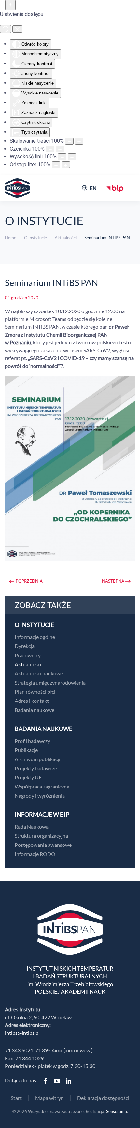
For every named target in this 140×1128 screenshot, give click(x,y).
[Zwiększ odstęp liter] (66, 164)
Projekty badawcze (36, 768)
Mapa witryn (49, 1098)
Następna (113, 581)
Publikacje (26, 750)
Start (16, 1098)
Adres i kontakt (32, 701)
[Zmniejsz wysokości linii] (62, 156)
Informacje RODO (35, 854)
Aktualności (28, 664)
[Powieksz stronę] (79, 141)
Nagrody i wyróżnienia (40, 795)
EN (93, 188)
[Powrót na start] (17, 188)
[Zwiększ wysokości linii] (72, 156)
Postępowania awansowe (43, 845)
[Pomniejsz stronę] (69, 141)
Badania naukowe (34, 710)
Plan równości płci (35, 691)
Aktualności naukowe (39, 673)
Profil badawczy (32, 741)
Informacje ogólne (35, 637)
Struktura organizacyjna (41, 835)
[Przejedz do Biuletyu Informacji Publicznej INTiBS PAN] (115, 188)
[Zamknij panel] (17, 29)
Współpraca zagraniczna (42, 786)
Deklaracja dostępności (103, 1098)
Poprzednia (29, 581)
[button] (132, 188)
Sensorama (116, 1111)
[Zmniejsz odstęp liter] (56, 164)
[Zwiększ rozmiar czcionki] (60, 149)
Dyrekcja (25, 646)
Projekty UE (28, 777)
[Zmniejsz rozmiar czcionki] (50, 149)
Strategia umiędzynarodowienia (50, 682)
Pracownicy (28, 655)
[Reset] (5, 29)
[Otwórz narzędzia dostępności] (10, 5)
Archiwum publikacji (37, 759)
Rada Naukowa (32, 826)
